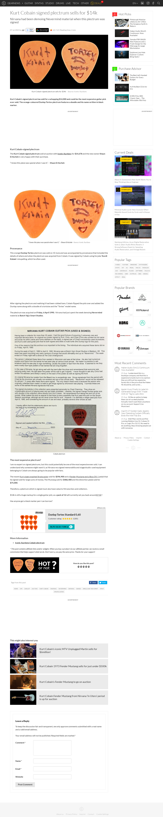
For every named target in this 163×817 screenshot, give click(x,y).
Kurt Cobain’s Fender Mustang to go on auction (65, 681)
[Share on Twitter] (102, 582)
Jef (23, 30)
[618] (142, 297)
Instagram (148, 3)
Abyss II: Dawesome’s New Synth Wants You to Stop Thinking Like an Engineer (133, 171)
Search (159, 3)
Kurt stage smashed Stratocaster (34, 476)
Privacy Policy (129, 438)
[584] (123, 309)
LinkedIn (142, 3)
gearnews (14, 3)
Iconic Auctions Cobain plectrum (29, 542)
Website (19, 776)
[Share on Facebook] (93, 582)
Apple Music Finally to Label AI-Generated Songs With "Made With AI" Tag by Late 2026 (135, 391)
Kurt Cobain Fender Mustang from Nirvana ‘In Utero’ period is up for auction (72, 697)
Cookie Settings (133, 440)
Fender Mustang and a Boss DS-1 (84, 476)
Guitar (29, 3)
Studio (49, 3)
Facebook (153, 3)
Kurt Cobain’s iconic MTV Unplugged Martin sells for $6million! (68, 650)
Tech (76, 3)
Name (18, 761)
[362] (142, 322)
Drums (60, 3)
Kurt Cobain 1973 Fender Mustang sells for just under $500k (73, 666)
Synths (39, 3)
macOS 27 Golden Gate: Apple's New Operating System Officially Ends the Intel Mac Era (135, 413)
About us (118, 438)
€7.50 (98, 495)
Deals (97, 3)
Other (85, 3)
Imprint (139, 438)
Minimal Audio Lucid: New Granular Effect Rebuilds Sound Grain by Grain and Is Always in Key (132, 202)
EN (134, 3)
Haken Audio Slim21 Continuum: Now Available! (135, 368)
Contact (147, 438)
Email (18, 769)
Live (68, 3)
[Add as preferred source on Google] (42, 30)
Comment (20, 742)
